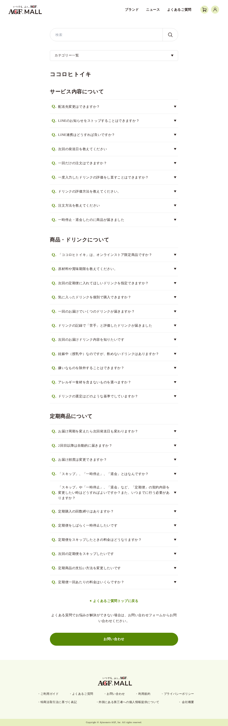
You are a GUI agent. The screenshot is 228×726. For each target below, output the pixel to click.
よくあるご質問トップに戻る (115, 601)
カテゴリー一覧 (67, 55)
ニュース (153, 9)
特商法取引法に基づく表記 (59, 702)
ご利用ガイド (50, 693)
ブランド (132, 9)
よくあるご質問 (179, 9)
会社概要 (187, 702)
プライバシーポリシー (179, 693)
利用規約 (144, 693)
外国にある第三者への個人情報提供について (129, 702)
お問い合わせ (114, 639)
